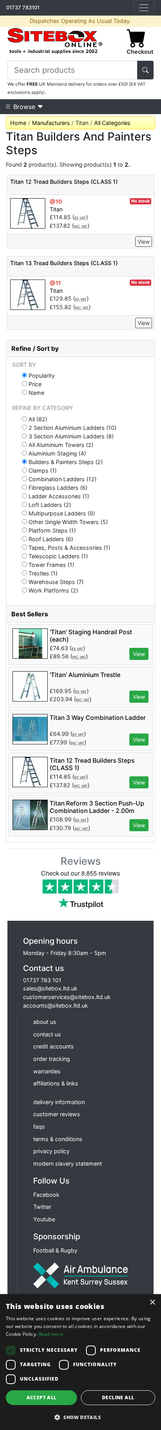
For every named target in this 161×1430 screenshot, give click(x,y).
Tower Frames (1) (50, 564)
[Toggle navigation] (144, 8)
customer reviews (56, 1114)
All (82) (37, 419)
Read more (51, 1334)
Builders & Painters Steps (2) (65, 461)
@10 (56, 201)
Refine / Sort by (35, 348)
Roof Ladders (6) (50, 539)
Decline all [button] (118, 1397)
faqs (39, 1126)
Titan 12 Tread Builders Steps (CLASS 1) (64, 181)
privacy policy (51, 1151)
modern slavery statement (67, 1163)
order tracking (51, 1058)
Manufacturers (51, 123)
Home (18, 123)
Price (34, 384)
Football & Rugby (55, 1250)
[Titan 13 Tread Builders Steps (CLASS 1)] (27, 294)
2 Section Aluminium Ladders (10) (71, 427)
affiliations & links (55, 1083)
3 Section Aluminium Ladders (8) (70, 436)
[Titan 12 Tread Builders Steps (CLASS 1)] (27, 212)
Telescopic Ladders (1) (57, 556)
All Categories (112, 123)
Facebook (46, 1194)
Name (35, 392)
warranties (47, 1071)
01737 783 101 (42, 980)
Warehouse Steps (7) (55, 581)
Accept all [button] (42, 1397)
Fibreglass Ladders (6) (57, 487)
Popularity (41, 375)
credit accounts (53, 1046)
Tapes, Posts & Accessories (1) (68, 547)
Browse (24, 107)
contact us (47, 1034)
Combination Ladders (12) (62, 479)
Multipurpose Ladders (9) (61, 513)
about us (44, 1021)
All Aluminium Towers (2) (60, 444)
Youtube (44, 1219)
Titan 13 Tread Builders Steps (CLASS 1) (64, 263)
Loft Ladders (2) (49, 504)
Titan (56, 209)
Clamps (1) (42, 470)
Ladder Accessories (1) (58, 496)
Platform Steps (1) (51, 530)
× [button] (152, 1302)
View (144, 241)
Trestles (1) (42, 573)
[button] (80, 1417)
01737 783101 (22, 7)
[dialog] (80, 1362)
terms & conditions (57, 1139)
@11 (55, 283)
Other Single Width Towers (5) (67, 521)
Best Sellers (29, 614)
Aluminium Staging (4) (56, 453)
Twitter (42, 1206)
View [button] (139, 654)
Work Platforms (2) (52, 590)
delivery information (59, 1102)
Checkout (140, 51)
